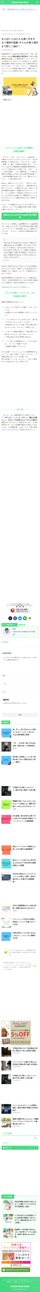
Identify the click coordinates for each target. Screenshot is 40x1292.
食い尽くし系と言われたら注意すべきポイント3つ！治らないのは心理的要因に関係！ (24, 732)
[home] (14, 635)
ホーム (4, 1280)
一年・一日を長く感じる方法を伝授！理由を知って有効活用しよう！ (24, 745)
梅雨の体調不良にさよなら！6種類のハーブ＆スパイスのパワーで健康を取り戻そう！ (25, 1121)
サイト (4, 692)
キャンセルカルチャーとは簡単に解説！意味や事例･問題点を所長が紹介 (25, 1107)
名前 (3, 675)
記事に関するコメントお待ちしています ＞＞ (21, 9)
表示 (9, 100)
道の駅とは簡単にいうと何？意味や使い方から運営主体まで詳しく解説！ (24, 759)
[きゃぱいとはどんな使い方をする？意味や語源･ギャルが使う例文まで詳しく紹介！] (20, 618)
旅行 (16, 1280)
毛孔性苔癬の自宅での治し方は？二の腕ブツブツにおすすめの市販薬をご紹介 (25, 1204)
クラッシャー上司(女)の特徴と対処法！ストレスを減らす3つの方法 (24, 921)
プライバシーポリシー (26, 1282)
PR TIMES (6, 260)
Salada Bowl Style (20, 2)
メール (4, 683)
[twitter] (10, 618)
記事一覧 (5, 642)
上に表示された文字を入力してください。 (15, 703)
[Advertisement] (20, 21)
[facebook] (15, 618)
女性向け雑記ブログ (24, 1280)
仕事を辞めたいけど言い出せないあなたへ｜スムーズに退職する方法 (24, 935)
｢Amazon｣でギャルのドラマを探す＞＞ (15, 287)
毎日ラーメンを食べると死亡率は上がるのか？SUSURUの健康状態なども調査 (24, 862)
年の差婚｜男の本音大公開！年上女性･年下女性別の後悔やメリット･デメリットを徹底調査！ (25, 818)
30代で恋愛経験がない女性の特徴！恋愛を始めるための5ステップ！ (24, 908)
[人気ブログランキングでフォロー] (15, 1271)
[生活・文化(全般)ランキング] (20, 612)
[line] (25, 618)
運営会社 (16, 1282)
